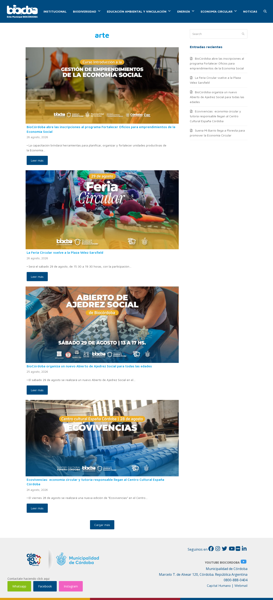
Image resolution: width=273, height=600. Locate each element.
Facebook (45, 586)
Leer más (37, 160)
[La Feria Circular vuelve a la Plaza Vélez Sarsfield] (102, 209)
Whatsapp (19, 586)
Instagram (71, 586)
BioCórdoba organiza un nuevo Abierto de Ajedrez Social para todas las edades (89, 366)
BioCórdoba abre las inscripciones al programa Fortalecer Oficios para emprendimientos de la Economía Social (217, 63)
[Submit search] (243, 34)
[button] (265, 11)
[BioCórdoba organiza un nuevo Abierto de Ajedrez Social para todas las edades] (102, 324)
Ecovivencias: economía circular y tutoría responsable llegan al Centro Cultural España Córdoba (215, 116)
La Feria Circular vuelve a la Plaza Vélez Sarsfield (65, 252)
